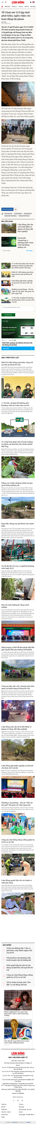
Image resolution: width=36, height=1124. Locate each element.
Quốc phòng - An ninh (25, 1109)
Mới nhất (7, 6)
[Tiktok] (13, 1100)
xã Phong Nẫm (18, 213)
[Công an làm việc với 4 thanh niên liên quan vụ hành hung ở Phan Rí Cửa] (18, 711)
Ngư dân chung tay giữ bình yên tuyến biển (17, 525)
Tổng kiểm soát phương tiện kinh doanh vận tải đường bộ (18, 959)
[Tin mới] (6, 2)
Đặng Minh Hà (27, 213)
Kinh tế (27, 6)
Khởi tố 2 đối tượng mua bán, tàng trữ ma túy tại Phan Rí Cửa (23, 274)
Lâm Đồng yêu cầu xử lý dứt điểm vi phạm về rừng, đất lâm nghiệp (25, 227)
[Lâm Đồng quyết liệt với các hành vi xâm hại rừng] (18, 903)
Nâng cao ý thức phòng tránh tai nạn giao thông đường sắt (17, 484)
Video (3, 1117)
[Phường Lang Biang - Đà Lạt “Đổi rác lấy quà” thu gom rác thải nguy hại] (6, 291)
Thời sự (20, 6)
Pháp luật (4, 1109)
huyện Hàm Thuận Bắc (10, 215)
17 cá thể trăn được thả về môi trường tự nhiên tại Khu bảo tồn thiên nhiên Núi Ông (23, 266)
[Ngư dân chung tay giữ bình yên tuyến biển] (18, 550)
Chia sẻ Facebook (8, 209)
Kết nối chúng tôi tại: (18, 1097)
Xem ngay (29, 250)
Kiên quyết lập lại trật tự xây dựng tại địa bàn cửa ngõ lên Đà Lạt (19, 967)
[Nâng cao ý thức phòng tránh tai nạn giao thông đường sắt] (18, 508)
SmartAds (7, 250)
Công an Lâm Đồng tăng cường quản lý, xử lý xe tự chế (18, 841)
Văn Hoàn (3, 22)
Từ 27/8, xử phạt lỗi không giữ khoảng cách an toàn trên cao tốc (23, 300)
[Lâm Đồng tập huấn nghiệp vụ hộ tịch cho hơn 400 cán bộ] (6, 283)
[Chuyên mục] (2, 2)
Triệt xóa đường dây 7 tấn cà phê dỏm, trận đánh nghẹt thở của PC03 (19, 950)
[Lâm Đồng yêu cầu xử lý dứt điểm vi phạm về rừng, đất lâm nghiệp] (8, 228)
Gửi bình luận (8, 314)
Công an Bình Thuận (24, 215)
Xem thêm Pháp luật (10, 358)
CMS (15, 1122)
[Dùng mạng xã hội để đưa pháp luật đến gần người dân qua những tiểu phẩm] (18, 670)
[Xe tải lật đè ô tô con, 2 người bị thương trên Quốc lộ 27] (18, 589)
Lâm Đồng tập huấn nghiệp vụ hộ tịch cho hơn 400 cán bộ (22, 283)
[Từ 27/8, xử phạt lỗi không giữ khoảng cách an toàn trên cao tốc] (6, 300)
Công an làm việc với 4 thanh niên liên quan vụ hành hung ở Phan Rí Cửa (17, 687)
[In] (15, 209)
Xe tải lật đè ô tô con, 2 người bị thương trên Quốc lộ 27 (17, 567)
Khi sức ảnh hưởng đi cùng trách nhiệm (15, 606)
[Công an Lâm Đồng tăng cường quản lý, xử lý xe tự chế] (18, 864)
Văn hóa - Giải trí (6, 1112)
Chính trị (14, 6)
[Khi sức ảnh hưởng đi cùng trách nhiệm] (18, 631)
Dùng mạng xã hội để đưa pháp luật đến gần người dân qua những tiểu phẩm (17, 648)
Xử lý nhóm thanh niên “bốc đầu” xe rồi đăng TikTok (18, 983)
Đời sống (21, 1107)
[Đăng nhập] (30, 2)
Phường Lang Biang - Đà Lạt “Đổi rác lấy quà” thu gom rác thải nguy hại (23, 291)
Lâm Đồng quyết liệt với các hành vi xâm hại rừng (16, 881)
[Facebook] (22, 1100)
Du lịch (21, 1112)
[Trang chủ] (2, 6)
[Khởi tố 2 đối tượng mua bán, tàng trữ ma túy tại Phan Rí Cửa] (6, 274)
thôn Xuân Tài (8, 213)
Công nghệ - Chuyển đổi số (26, 1114)
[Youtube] (18, 1100)
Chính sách (4, 1114)
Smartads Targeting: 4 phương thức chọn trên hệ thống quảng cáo (25, 242)
